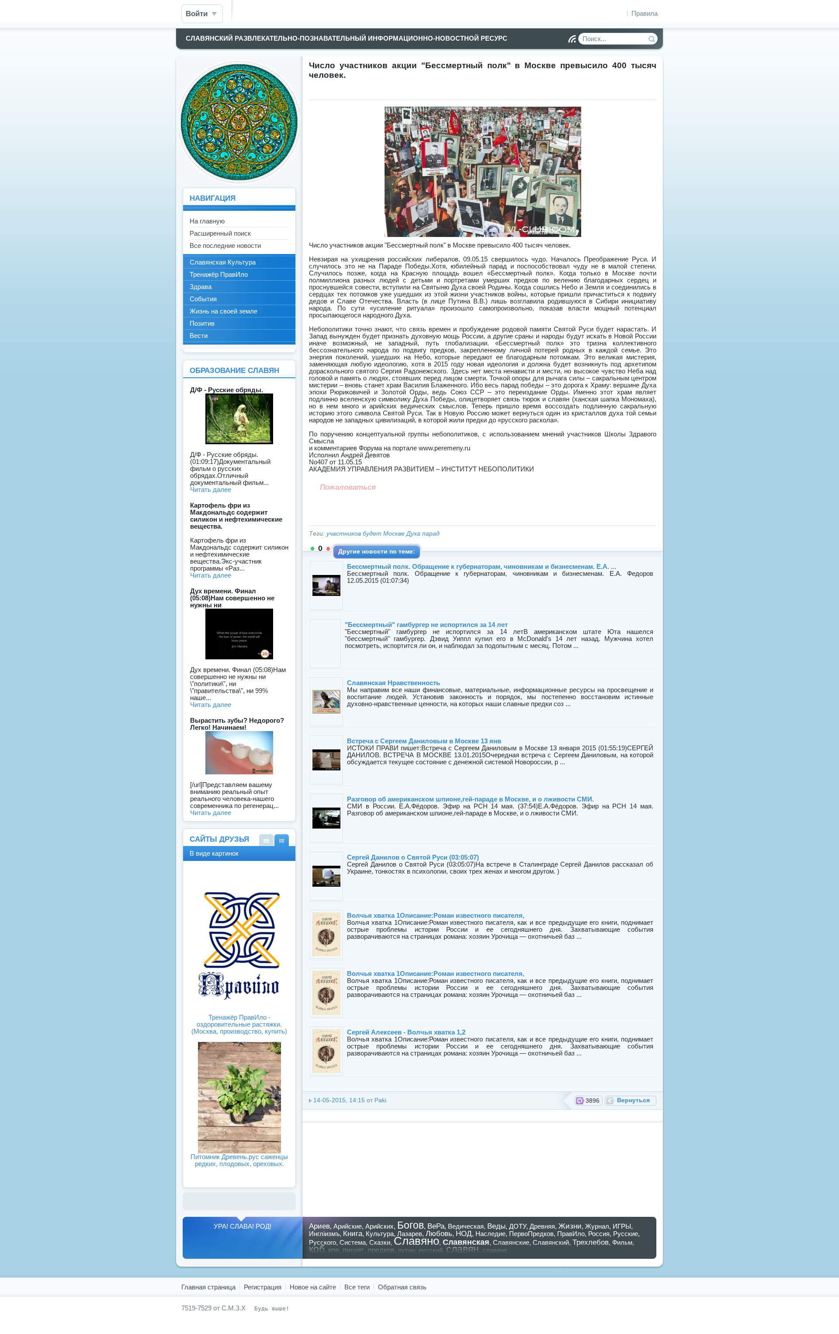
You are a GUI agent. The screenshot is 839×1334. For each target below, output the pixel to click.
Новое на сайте (313, 1287)
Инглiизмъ (324, 1233)
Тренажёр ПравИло (219, 274)
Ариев (319, 1226)
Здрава (200, 286)
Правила (644, 13)
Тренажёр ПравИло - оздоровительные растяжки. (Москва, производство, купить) (239, 1024)
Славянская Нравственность (393, 682)
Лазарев (409, 1233)
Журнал (597, 1226)
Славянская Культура (223, 262)
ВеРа (435, 1226)
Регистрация (262, 1287)
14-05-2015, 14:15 (339, 1100)
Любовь (439, 1233)
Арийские (347, 1226)
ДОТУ (517, 1226)
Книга (352, 1233)
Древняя (542, 1226)
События (203, 299)
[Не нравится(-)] (328, 548)
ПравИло (571, 1233)
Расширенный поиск (220, 233)
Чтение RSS (572, 39)
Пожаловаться (348, 487)
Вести (199, 335)
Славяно (416, 1241)
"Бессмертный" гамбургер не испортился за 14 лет (426, 624)
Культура (380, 1233)
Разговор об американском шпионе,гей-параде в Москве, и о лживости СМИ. (470, 799)
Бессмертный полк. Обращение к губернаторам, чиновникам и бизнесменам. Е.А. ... (481, 566)
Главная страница (208, 1287)
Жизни (570, 1226)
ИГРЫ (622, 1226)
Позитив (202, 323)
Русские (625, 1233)
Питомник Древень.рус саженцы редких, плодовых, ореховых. (239, 1160)
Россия (599, 1233)
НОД (464, 1233)
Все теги (357, 1287)
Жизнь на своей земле (223, 311)
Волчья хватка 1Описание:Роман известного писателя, (435, 915)
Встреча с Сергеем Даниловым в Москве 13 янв (424, 741)
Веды (496, 1226)
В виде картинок (281, 840)
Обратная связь (402, 1287)
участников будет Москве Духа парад (383, 533)
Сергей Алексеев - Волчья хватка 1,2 (406, 1032)
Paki (380, 1100)
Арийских (379, 1226)
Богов (410, 1225)
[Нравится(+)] (312, 548)
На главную (207, 221)
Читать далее (210, 489)
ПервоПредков (531, 1233)
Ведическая (466, 1226)
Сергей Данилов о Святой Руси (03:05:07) (413, 857)
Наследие (490, 1233)
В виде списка (266, 840)
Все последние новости (225, 245)
